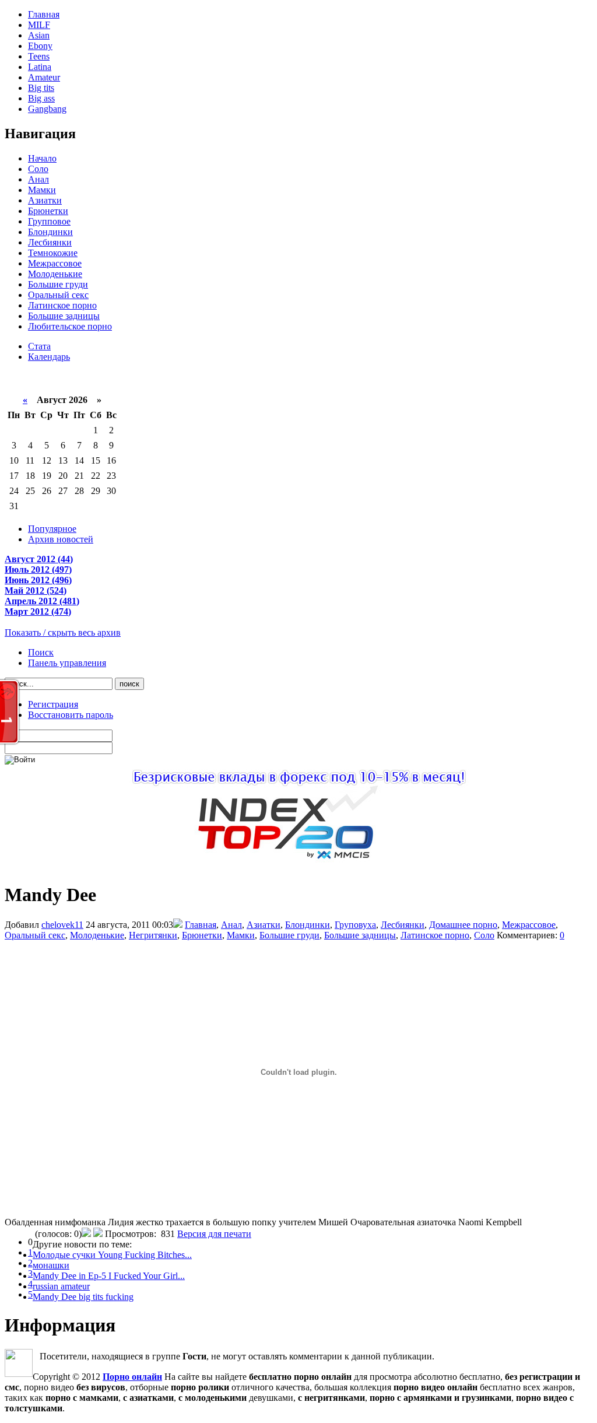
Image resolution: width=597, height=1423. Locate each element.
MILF (39, 25)
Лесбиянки (50, 242)
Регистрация (53, 704)
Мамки (42, 190)
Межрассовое (55, 263)
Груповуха (355, 925)
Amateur (44, 77)
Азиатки (45, 200)
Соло (38, 169)
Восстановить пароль (70, 715)
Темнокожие (53, 253)
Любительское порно (70, 326)
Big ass (41, 98)
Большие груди (58, 284)
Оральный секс (58, 295)
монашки (51, 1265)
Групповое (49, 221)
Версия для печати (214, 1234)
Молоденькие (55, 274)
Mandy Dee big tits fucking (83, 1297)
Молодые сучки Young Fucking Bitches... (112, 1255)
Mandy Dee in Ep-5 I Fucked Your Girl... (109, 1276)
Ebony (40, 46)
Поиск (41, 652)
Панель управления (67, 663)
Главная (43, 14)
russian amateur (61, 1286)
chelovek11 (62, 925)
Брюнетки (48, 211)
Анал (38, 179)
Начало (42, 158)
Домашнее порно (463, 925)
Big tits (41, 88)
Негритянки (153, 935)
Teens (39, 56)
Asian (39, 35)
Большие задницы (64, 316)
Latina (39, 67)
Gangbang (47, 109)
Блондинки (50, 232)
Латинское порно (62, 305)
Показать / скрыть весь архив (63, 632)
